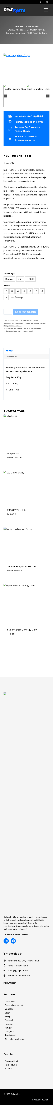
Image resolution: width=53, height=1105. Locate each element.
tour (15, 331)
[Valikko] (45, 10)
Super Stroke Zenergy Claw (22, 629)
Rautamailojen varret (36, 323)
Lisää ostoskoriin (25, 311)
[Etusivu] (15, 9)
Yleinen (18, 326)
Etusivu (11, 29)
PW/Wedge (17, 297)
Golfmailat (10, 1001)
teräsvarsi (8, 331)
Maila (7, 285)
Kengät (8, 1027)
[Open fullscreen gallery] (46, 81)
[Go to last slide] (5, 96)
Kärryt (8, 1016)
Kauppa (21, 29)
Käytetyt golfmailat (15, 1038)
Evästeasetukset (40, 1099)
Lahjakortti (13, 453)
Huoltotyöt (11, 1064)
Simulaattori (11, 1061)
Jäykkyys (9, 273)
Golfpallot (10, 1020)
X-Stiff (30, 279)
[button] (15, 96)
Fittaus (8, 1068)
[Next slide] (47, 96)
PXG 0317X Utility (16, 510)
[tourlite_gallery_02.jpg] (26, 69)
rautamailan (35, 328)
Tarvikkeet (10, 1035)
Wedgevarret (9, 326)
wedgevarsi (28, 331)
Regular (9, 279)
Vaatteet (10, 1008)
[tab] (25, 81)
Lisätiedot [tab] (11, 356)
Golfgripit (10, 1031)
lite (28, 328)
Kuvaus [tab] (10, 350)
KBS (24, 328)
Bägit (7, 1012)
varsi (20, 331)
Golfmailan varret (35, 29)
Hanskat (9, 1024)
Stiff (20, 279)
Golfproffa (15, 1094)
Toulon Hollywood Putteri (21, 566)
